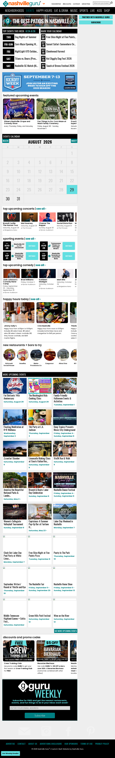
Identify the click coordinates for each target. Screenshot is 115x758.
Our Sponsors (71, 743)
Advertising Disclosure (51, 743)
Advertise (86, 4)
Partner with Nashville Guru (96, 17)
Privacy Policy (102, 743)
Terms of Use (86, 743)
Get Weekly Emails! (10, 753)
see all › (41, 209)
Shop (107, 10)
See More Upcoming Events (66, 630)
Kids (99, 10)
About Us (32, 743)
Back (6, 140)
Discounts (67, 4)
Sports (84, 10)
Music (73, 10)
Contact (76, 4)
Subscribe (96, 22)
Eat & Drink (61, 10)
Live (92, 10)
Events (30, 10)
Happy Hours (44, 10)
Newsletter (56, 4)
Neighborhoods (14, 10)
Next (74, 140)
